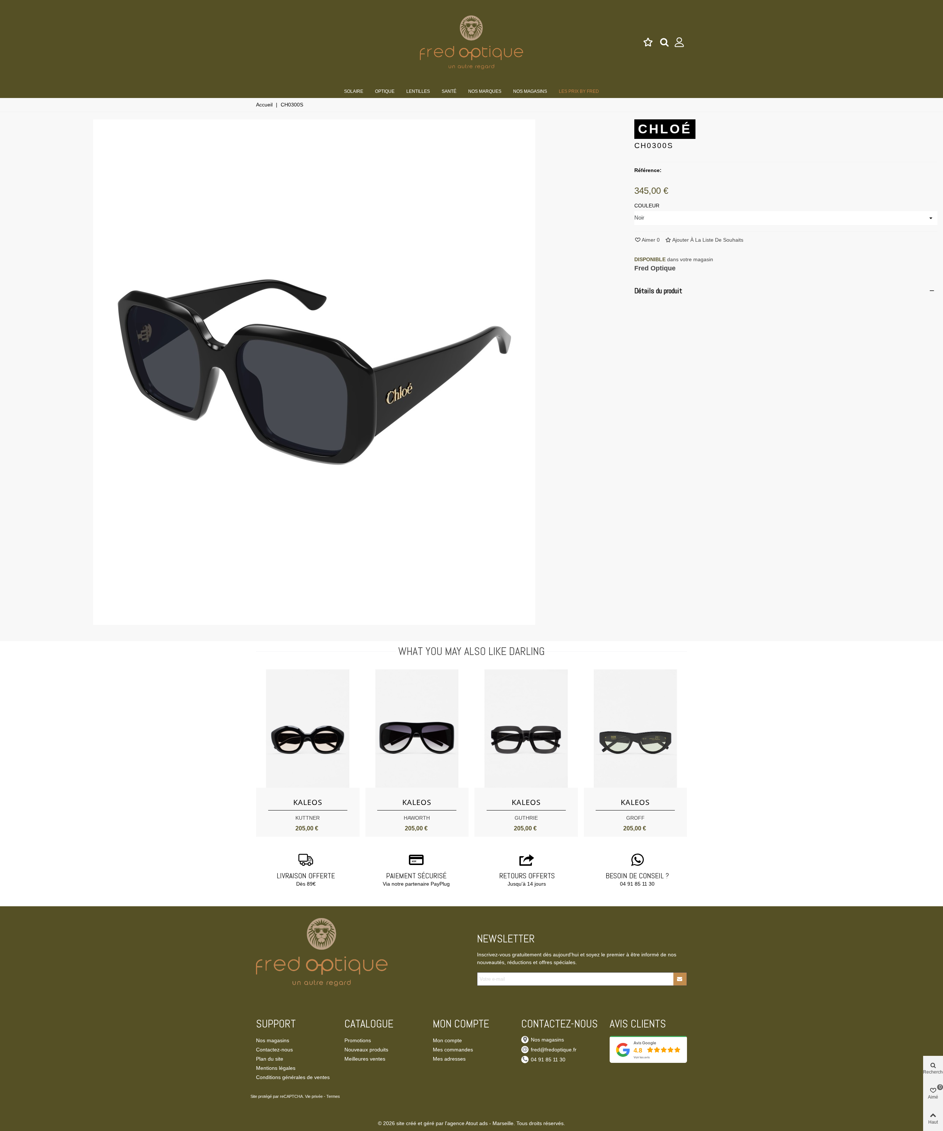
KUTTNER (307, 818)
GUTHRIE (526, 818)
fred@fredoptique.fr (553, 1050)
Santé (449, 91)
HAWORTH (417, 818)
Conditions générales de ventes (293, 1077)
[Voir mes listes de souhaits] (648, 42)
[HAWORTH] (417, 728)
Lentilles (418, 91)
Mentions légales (275, 1068)
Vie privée (314, 1096)
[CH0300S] (314, 621)
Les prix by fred (579, 91)
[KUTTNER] (308, 728)
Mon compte (447, 1040)
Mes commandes (453, 1050)
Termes (333, 1096)
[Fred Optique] (471, 42)
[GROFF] (635, 728)
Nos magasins (530, 91)
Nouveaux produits (366, 1050)
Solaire (353, 91)
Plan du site (269, 1059)
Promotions (357, 1040)
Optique (385, 91)
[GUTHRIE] (526, 728)
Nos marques (484, 91)
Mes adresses (449, 1059)
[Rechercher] (664, 42)
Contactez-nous (274, 1050)
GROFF (635, 818)
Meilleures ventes (364, 1059)
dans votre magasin (673, 259)
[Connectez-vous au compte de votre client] (679, 42)
